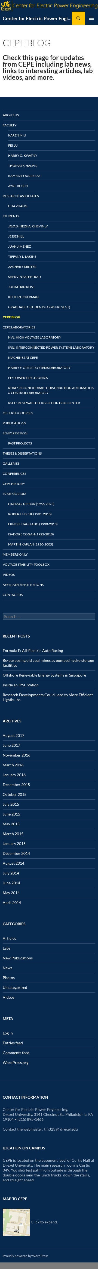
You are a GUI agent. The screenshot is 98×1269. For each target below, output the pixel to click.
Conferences (14, 474)
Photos (9, 977)
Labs (6, 948)
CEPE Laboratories (19, 327)
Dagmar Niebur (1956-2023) (31, 504)
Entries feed (13, 1042)
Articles (9, 938)
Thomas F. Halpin (22, 166)
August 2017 (13, 735)
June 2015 (11, 814)
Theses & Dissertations (22, 453)
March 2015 (13, 833)
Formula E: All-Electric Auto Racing (33, 650)
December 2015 (16, 784)
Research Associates (21, 196)
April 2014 (12, 902)
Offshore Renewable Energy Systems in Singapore (44, 675)
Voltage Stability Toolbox (26, 564)
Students (11, 216)
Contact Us (13, 595)
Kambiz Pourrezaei (25, 176)
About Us (11, 115)
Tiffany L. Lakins (22, 256)
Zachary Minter (22, 267)
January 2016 (14, 774)
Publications (14, 423)
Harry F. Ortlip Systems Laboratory (39, 368)
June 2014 (11, 882)
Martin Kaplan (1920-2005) (30, 544)
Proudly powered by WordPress (25, 1256)
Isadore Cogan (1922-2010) (31, 534)
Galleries (11, 463)
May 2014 (11, 892)
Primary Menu (91, 18)
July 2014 (11, 873)
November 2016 (16, 755)
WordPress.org (15, 1062)
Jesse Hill (16, 236)
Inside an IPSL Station (21, 685)
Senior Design (15, 433)
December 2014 (16, 853)
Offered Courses (18, 413)
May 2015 (11, 824)
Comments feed (16, 1052)
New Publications (18, 958)
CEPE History (14, 484)
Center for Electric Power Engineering (37, 18)
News (7, 967)
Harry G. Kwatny (22, 155)
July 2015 (11, 804)
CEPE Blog (11, 317)
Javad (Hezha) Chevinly (28, 226)
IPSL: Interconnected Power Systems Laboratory (51, 347)
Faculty (10, 125)
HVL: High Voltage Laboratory (34, 337)
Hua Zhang (17, 206)
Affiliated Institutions (23, 585)
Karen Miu (17, 135)
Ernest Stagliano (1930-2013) (33, 524)
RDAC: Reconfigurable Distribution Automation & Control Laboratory (51, 390)
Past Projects (20, 443)
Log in (8, 1033)
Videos (9, 575)
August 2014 (13, 863)
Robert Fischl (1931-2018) (30, 514)
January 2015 (14, 843)
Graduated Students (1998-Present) (39, 307)
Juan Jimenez (19, 246)
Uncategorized (15, 987)
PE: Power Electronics (28, 378)
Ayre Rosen (18, 186)
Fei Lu (13, 145)
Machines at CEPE (23, 357)
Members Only (15, 554)
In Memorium (14, 494)
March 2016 (13, 765)
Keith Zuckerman (23, 297)
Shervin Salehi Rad (24, 277)
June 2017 (11, 745)
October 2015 (14, 794)
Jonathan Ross (21, 287)
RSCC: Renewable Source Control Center (44, 403)
